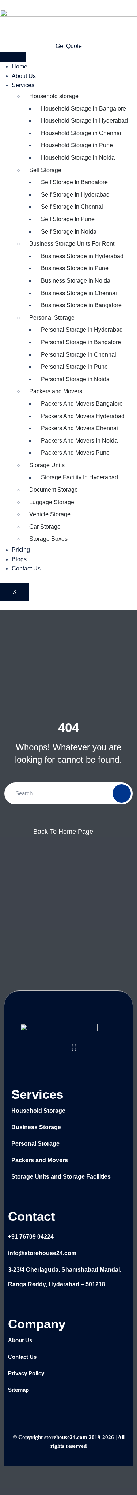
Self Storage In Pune (68, 219)
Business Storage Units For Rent (71, 244)
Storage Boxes (48, 539)
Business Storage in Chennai (79, 293)
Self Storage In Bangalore (74, 182)
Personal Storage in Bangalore (81, 342)
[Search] (122, 793)
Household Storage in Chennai (81, 133)
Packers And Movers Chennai (79, 428)
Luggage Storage (51, 502)
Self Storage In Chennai (72, 207)
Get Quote (69, 46)
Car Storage (45, 527)
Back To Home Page (63, 831)
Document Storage (53, 490)
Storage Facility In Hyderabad (79, 477)
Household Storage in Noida (78, 158)
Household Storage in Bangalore (83, 108)
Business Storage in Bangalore (81, 305)
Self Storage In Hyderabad (75, 194)
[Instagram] (75, 1047)
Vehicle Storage (50, 514)
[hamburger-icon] (13, 57)
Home (19, 66)
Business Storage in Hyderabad (82, 256)
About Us (24, 76)
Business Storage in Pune (75, 268)
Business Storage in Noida (75, 281)
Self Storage (45, 170)
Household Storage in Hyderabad (84, 121)
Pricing (21, 550)
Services (23, 85)
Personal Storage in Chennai (78, 355)
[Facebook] (72, 1047)
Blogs (19, 559)
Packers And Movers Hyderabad (83, 416)
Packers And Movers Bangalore (82, 404)
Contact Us (26, 568)
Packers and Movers (55, 391)
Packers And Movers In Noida (79, 441)
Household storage (54, 96)
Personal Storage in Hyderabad (82, 330)
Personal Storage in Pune (74, 367)
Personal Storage (52, 318)
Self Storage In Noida (68, 231)
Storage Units (47, 465)
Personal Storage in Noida (75, 379)
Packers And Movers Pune (75, 453)
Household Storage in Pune (77, 145)
